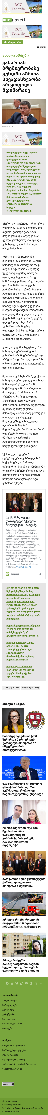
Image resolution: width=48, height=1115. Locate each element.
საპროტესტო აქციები (14, 1050)
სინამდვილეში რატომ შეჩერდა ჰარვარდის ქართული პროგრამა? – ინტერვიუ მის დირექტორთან (20, 743)
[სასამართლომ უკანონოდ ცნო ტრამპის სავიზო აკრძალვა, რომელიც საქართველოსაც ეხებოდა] (24, 768)
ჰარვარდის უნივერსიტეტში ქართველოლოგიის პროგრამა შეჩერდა (23, 882)
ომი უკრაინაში (10, 1055)
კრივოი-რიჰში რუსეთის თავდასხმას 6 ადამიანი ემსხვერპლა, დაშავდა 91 (21, 923)
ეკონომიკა (8, 1009)
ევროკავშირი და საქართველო (19, 1064)
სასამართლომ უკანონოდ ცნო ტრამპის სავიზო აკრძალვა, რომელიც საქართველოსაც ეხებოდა (22, 789)
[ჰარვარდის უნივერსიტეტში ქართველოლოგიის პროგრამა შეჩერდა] (24, 863)
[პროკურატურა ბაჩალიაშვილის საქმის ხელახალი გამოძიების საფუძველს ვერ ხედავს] (24, 945)
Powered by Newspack (11, 1104)
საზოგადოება (9, 1005)
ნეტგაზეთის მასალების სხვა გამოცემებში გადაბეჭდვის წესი (22, 1109)
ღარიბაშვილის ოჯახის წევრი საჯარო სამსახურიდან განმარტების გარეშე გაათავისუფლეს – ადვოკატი (20, 836)
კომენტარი (8, 1014)
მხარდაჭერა (12, 42)
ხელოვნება (8, 1019)
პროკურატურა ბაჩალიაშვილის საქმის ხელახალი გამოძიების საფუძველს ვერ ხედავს (20, 965)
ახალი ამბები (15, 55)
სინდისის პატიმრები (13, 1045)
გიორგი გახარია (11, 687)
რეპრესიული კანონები (14, 1059)
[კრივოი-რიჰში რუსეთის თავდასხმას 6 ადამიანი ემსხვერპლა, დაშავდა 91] (24, 904)
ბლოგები (7, 1028)
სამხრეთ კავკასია (12, 1023)
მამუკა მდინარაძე (30, 687)
